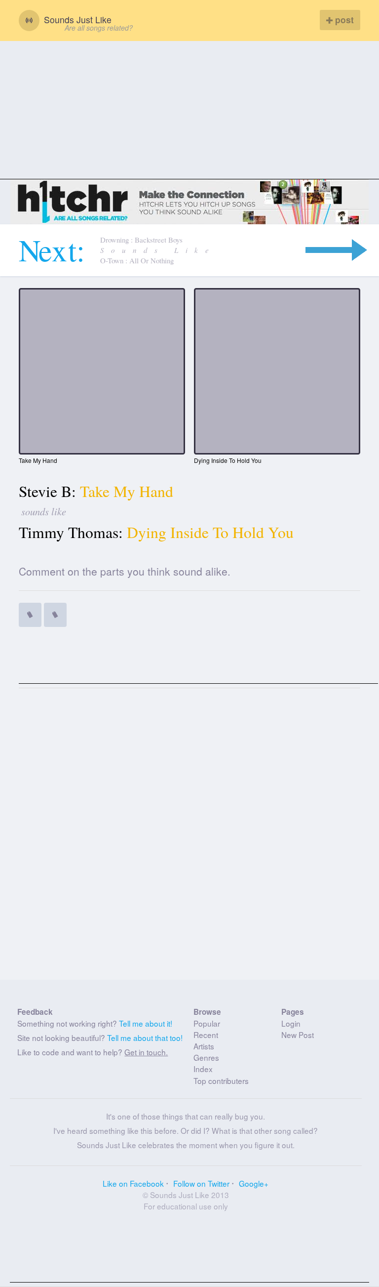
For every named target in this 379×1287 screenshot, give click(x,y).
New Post (297, 1034)
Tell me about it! (145, 1023)
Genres (206, 1057)
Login (291, 1023)
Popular (206, 1023)
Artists (203, 1045)
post (343, 19)
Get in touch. (146, 1051)
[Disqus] (190, 837)
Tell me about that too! (145, 1037)
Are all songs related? (99, 28)
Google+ (253, 1183)
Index (203, 1068)
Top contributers (221, 1080)
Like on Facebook (133, 1183)
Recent (205, 1034)
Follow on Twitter (201, 1183)
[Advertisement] (189, 110)
